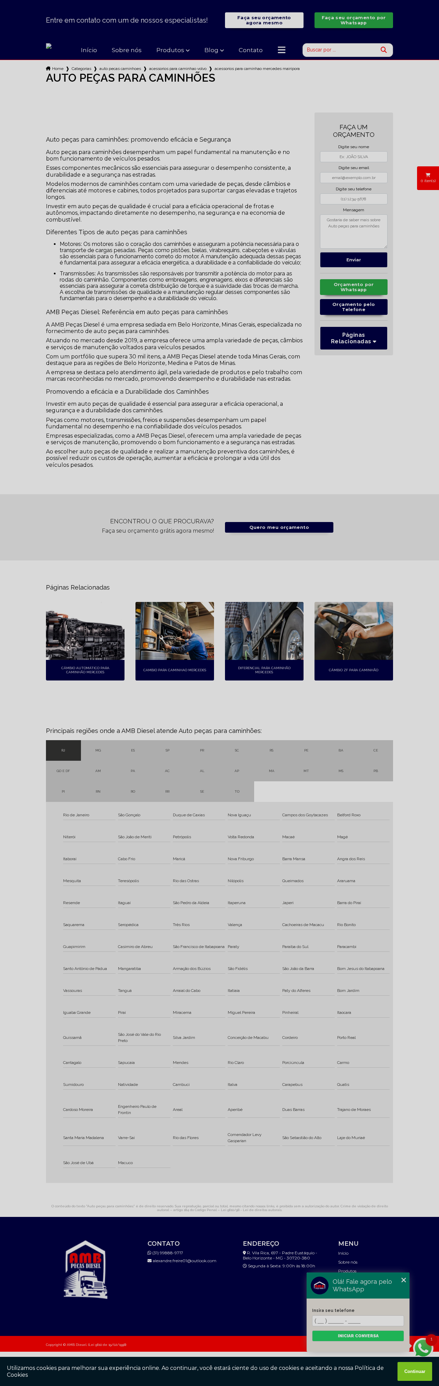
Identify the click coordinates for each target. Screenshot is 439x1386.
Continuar (414, 1371)
